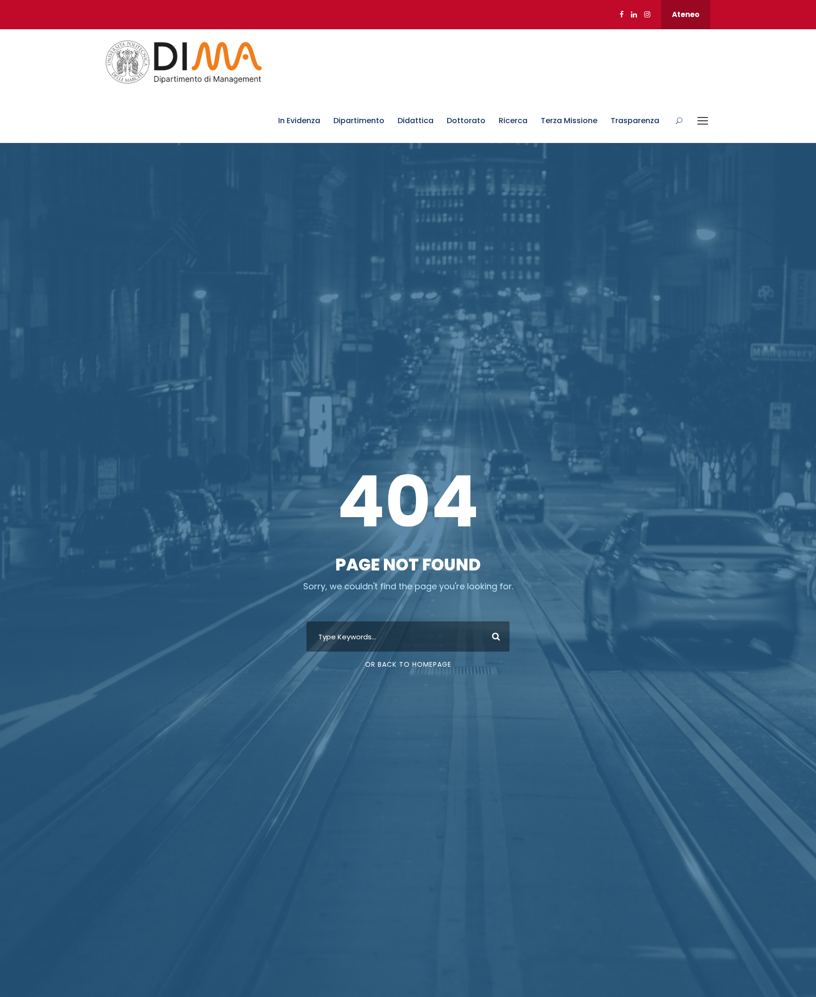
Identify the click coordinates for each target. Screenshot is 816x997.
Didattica (416, 120)
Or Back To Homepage (408, 664)
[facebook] (622, 14)
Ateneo (685, 14)
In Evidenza (299, 120)
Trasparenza (635, 120)
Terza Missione (569, 120)
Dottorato (466, 120)
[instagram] (647, 14)
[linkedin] (634, 14)
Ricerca (513, 120)
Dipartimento (358, 120)
